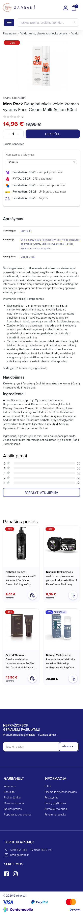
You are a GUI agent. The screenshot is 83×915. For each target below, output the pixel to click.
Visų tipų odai (28, 256)
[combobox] (41, 161)
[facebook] (6, 873)
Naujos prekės (13, 809)
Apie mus (10, 786)
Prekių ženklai (12, 797)
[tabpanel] (41, 65)
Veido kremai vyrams (41, 248)
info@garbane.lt (19, 855)
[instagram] (15, 873)
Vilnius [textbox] (13, 162)
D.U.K (48, 786)
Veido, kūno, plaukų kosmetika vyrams (41, 239)
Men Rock (13, 104)
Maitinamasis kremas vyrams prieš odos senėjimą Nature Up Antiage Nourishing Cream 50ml (61, 661)
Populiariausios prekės (17, 814)
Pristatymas (51, 797)
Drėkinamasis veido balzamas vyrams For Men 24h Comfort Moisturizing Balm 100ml (20, 661)
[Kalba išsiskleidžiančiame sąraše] (65, 8)
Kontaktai (9, 792)
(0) (22, 116)
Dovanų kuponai (14, 803)
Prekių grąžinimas (55, 803)
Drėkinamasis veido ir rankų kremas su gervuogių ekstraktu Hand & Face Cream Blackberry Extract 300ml (61, 578)
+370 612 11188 (18, 850)
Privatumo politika (55, 814)
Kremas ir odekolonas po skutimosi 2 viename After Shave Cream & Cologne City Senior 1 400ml (21, 578)
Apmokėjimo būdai (56, 809)
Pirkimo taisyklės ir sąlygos (61, 792)
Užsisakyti (68, 746)
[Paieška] (74, 22)
